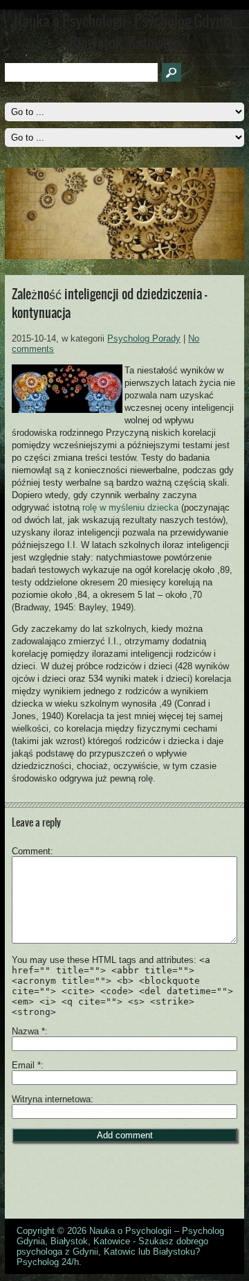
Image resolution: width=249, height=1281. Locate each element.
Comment (31, 851)
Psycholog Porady (144, 338)
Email (26, 1065)
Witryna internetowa (51, 1099)
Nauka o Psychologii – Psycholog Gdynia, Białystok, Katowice (120, 1236)
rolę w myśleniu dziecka (130, 507)
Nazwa (28, 1031)
